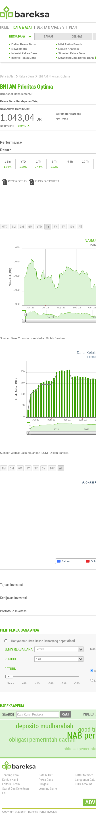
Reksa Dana (26, 76)
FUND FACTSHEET (47, 181)
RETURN (10, 668)
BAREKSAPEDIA (12, 705)
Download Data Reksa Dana (76, 57)
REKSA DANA (17, 36)
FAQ (4, 793)
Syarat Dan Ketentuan (15, 788)
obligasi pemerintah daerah (42, 739)
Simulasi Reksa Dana (72, 53)
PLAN (73, 27)
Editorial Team (11, 784)
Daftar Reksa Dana (23, 44)
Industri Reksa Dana (24, 53)
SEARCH (8, 714)
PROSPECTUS (17, 181)
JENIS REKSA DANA (18, 649)
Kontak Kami (10, 779)
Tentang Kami (10, 775)
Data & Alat (7, 76)
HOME (4, 27)
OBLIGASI (77, 36)
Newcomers (19, 48)
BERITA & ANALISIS (50, 27)
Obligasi (43, 784)
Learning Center (48, 788)
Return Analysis (68, 48)
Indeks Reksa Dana (23, 57)
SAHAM (48, 36)
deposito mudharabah (44, 725)
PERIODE (10, 659)
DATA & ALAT (22, 27)
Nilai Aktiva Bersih (70, 44)
